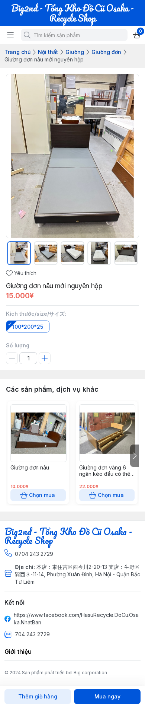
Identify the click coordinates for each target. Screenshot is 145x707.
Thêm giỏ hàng (37, 696)
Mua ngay (107, 696)
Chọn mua (42, 495)
